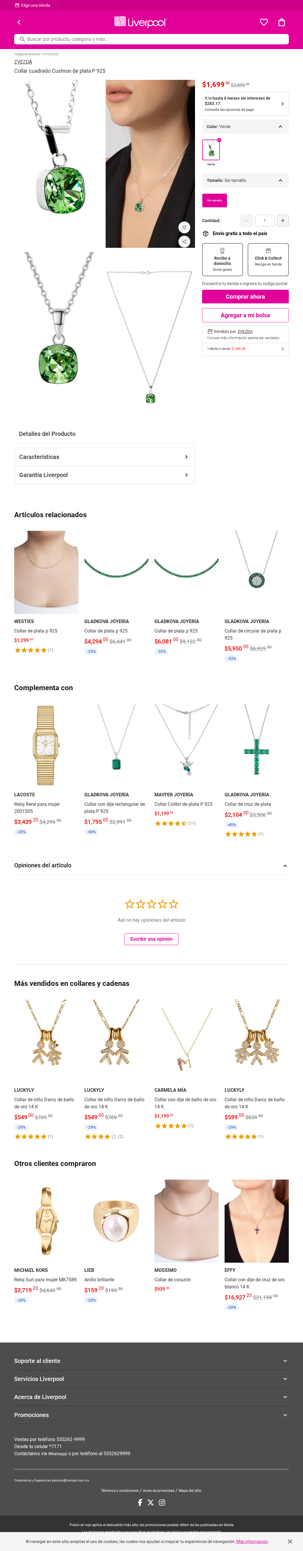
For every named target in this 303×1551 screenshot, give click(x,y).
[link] (46, 591)
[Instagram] (162, 1502)
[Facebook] (140, 1502)
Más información (252, 1541)
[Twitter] (150, 1502)
